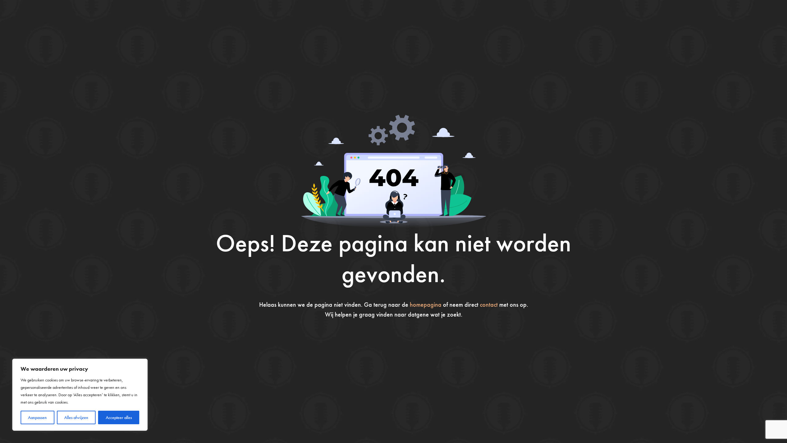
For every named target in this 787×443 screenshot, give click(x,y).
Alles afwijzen (76, 417)
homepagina (425, 305)
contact (489, 305)
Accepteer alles (119, 417)
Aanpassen (37, 417)
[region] (80, 395)
